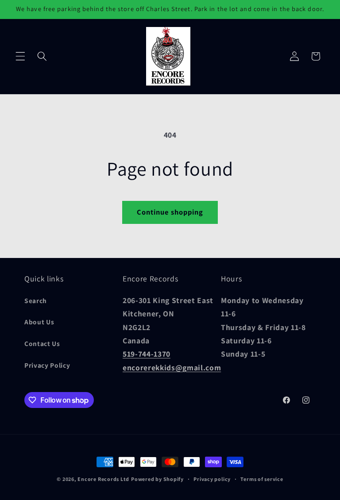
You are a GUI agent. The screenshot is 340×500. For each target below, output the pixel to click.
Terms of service (261, 479)
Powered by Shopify (157, 479)
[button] (20, 56)
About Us (39, 321)
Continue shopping (170, 212)
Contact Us (42, 343)
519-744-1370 (146, 354)
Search (35, 300)
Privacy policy (212, 479)
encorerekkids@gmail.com (172, 367)
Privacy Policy (47, 365)
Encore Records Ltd (103, 479)
